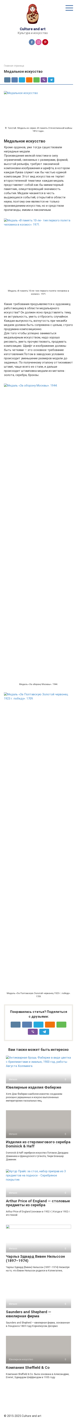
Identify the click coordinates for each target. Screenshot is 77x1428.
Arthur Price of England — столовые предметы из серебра (38, 1203)
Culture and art (33, 29)
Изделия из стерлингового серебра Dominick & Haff (38, 1144)
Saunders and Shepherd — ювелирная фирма (28, 1314)
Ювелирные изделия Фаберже (33, 1087)
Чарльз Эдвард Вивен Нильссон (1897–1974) (35, 1258)
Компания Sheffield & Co (28, 1367)
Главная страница (14, 65)
